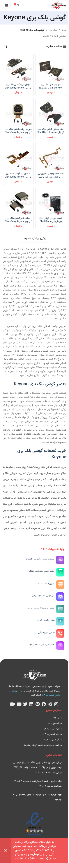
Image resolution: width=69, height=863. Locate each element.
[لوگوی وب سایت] (58, 5)
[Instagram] (56, 704)
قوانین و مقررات (51, 740)
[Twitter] (25, 704)
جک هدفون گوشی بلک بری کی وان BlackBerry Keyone (51, 130)
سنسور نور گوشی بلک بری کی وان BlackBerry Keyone (18, 175)
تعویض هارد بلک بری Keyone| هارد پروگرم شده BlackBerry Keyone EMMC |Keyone (51, 89)
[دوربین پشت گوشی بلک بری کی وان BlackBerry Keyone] (18, 113)
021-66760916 (39, 795)
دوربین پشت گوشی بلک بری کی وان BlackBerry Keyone (18, 130)
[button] (51, 76)
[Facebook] (44, 704)
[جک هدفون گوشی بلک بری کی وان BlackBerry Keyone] (51, 113)
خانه (63, 30)
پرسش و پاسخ (51, 729)
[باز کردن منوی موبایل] (6, 5)
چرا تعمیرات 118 (51, 734)
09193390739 (24, 795)
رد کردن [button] (5, 850)
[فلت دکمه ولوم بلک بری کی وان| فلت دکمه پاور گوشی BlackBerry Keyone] (51, 157)
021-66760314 (54, 795)
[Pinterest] (37, 704)
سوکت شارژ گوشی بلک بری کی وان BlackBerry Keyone (18, 219)
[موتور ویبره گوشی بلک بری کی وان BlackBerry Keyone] (18, 68)
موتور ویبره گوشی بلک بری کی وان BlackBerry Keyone (18, 86)
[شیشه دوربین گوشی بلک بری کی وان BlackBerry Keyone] (51, 202)
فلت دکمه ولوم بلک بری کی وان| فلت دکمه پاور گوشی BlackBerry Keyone (50, 177)
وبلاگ (56, 718)
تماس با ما (53, 723)
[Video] (13, 704)
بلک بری (53, 30)
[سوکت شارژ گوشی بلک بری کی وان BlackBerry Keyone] (18, 202)
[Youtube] (19, 704)
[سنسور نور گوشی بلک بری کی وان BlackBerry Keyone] (18, 157)
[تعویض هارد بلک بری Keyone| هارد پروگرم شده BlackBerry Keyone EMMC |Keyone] (51, 68)
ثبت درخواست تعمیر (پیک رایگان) (41, 745)
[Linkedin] (31, 704)
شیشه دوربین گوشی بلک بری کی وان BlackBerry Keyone (50, 221)
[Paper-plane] (50, 704)
